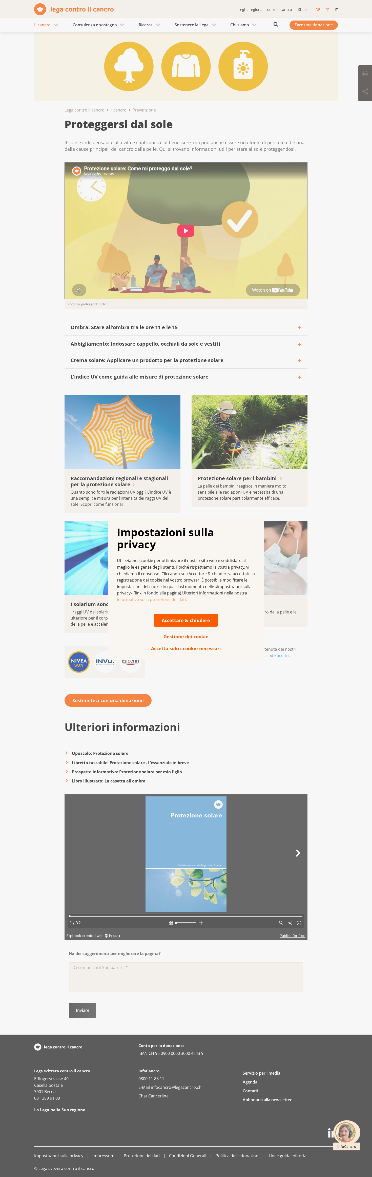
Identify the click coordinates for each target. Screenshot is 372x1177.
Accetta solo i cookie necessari (186, 648)
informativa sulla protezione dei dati (151, 599)
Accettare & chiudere (186, 620)
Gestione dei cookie (186, 636)
